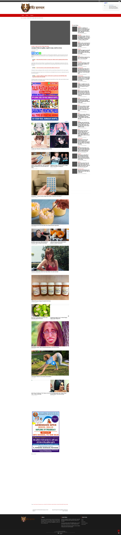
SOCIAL (27, 15)
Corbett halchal (35, 504)
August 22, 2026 (80, 111)
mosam (43, 46)
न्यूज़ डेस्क (37, 49)
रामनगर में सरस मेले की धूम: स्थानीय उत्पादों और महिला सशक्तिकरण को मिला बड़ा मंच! (83, 64)
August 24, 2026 (80, 66)
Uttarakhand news (40, 504)
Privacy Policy (83, 524)
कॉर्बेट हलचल (84, 33)
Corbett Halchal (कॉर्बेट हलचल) (61, 531)
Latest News (75, 25)
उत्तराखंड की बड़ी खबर (53, 504)
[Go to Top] (119, 531)
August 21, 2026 (80, 137)
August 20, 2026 (80, 160)
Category (31, 15)
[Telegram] (37, 53)
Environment (83, 521)
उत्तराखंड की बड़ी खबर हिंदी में (60, 504)
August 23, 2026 (80, 88)
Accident (33, 46)
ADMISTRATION (80, 138)
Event (79, 105)
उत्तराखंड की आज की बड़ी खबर (47, 504)
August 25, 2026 (80, 33)
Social (79, 56)
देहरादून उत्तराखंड (66, 504)
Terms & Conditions (84, 523)
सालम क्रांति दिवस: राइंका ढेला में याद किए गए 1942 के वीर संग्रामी (84, 58)
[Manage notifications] (119, 533)
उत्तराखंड (45, 46)
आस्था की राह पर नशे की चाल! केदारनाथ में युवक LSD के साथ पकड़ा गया (40, 510)
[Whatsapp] (40, 53)
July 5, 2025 (33, 49)
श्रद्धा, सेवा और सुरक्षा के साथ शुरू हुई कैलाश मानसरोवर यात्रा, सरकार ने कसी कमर (60, 510)
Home (82, 519)
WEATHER (79, 49)
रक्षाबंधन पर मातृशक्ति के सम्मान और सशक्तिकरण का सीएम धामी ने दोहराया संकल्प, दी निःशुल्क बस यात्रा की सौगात (84, 86)
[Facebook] (33, 53)
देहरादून (48, 46)
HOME (23, 15)
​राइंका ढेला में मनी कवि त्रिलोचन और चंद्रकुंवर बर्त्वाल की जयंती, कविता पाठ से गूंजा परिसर (84, 171)
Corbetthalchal (38, 46)
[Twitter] (35, 53)
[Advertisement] (50, 404)
